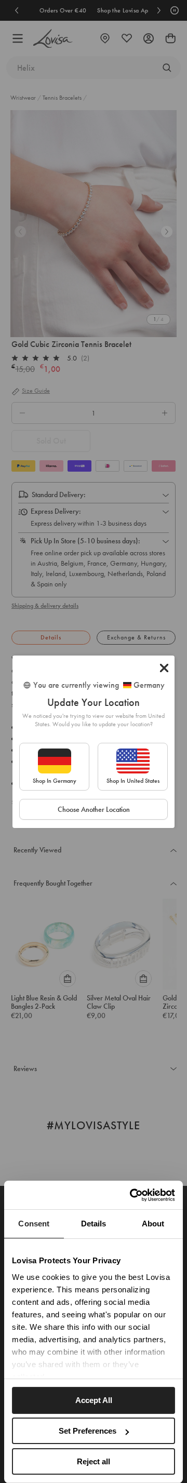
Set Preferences (87, 1430)
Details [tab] (93, 1223)
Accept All (93, 1400)
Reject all (93, 1461)
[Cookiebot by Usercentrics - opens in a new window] (132, 1195)
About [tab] (153, 1223)
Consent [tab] (33, 1223)
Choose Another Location (94, 809)
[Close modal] (164, 668)
